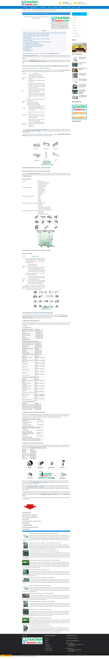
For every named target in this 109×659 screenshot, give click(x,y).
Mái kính (61, 7)
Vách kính (50, 7)
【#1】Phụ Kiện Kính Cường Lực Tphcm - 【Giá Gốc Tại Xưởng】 (36, 34)
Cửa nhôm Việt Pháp (76, 36)
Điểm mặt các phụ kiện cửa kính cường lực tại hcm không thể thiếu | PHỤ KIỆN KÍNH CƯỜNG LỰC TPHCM (44, 33)
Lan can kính (67, 7)
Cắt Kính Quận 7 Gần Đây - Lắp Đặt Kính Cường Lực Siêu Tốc (40, 585)
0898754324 (69, 3)
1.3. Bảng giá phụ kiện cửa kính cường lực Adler (33, 46)
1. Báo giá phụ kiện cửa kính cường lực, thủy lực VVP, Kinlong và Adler (37, 41)
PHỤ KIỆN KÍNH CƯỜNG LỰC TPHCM (38, 447)
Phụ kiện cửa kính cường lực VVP (29, 322)
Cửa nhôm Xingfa (75, 33)
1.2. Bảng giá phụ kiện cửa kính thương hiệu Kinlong (33, 44)
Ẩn (45, 30)
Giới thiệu (25, 635)
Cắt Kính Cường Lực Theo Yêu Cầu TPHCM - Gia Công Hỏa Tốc (40, 609)
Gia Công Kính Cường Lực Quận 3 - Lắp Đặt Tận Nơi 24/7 (39, 569)
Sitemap (85, 654)
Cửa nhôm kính (42, 7)
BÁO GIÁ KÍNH (26, 49)
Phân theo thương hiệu (28, 40)
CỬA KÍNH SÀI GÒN (27, 47)
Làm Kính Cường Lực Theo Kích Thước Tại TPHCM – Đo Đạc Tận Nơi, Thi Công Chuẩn (44, 560)
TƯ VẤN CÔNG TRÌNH (28, 50)
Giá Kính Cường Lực (33, 7)
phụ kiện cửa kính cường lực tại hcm (36, 65)
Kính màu (56, 7)
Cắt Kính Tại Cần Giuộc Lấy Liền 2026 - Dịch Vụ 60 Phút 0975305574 (41, 593)
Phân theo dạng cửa (27, 37)
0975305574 (84, 3)
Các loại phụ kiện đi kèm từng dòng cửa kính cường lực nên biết (36, 35)
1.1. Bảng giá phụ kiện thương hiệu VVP (31, 43)
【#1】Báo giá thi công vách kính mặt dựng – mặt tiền (82, 85)
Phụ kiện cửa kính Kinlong (27, 414)
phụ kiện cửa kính (33, 485)
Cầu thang (74, 27)
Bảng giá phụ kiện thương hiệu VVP (31, 320)
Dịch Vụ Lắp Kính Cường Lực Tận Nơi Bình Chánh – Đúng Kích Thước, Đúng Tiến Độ (44, 533)
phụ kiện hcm (39, 129)
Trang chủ (25, 7)
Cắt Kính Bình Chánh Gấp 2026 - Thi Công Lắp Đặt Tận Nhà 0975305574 (42, 601)
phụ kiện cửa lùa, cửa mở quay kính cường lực (43, 315)
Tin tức (73, 7)
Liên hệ (78, 7)
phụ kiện (66, 497)
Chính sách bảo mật (71, 654)
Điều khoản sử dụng (79, 654)
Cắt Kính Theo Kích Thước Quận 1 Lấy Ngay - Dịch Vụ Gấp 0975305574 (41, 577)
